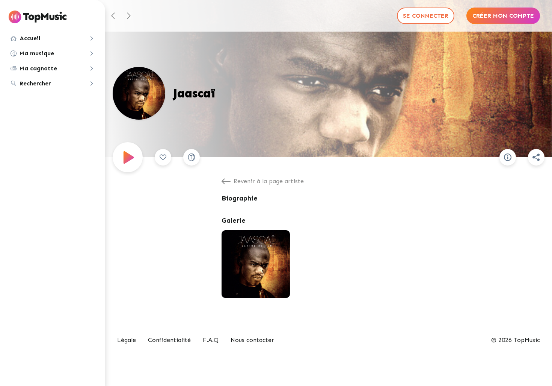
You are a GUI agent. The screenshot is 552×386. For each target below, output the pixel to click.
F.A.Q (211, 339)
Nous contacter (252, 339)
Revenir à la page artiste (269, 181)
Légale (126, 339)
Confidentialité (169, 339)
